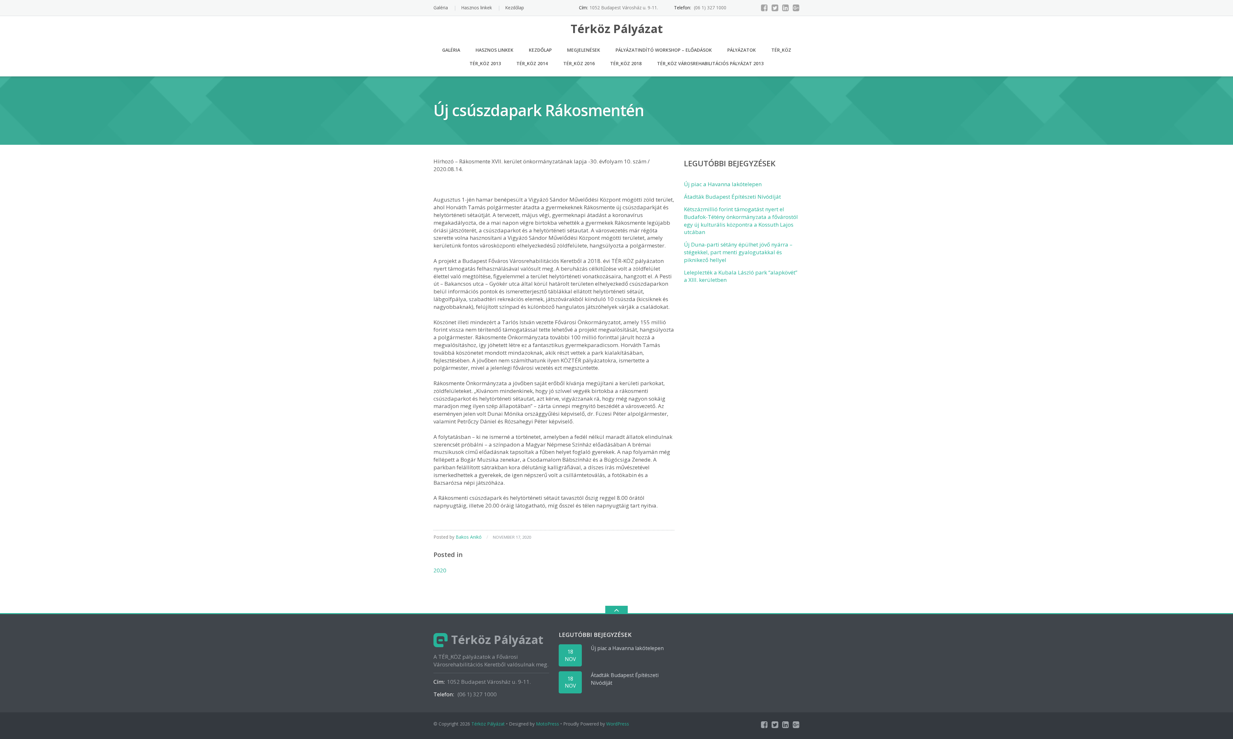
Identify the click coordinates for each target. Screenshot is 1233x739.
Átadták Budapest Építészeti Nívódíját (732, 196)
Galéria (440, 7)
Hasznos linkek (476, 7)
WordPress (617, 724)
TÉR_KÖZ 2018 (626, 63)
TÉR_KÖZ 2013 (485, 63)
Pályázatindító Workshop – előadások (664, 50)
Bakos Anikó (469, 537)
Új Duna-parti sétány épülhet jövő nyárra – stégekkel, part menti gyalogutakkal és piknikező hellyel (738, 252)
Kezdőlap (514, 7)
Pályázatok (741, 50)
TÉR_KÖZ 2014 (532, 63)
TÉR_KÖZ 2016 (579, 63)
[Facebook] (764, 8)
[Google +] (796, 8)
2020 (439, 570)
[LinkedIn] (785, 8)
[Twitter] (775, 8)
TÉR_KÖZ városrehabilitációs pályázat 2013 (710, 63)
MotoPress (547, 724)
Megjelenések (583, 50)
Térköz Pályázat (488, 724)
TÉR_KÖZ (781, 50)
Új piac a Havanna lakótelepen (723, 184)
